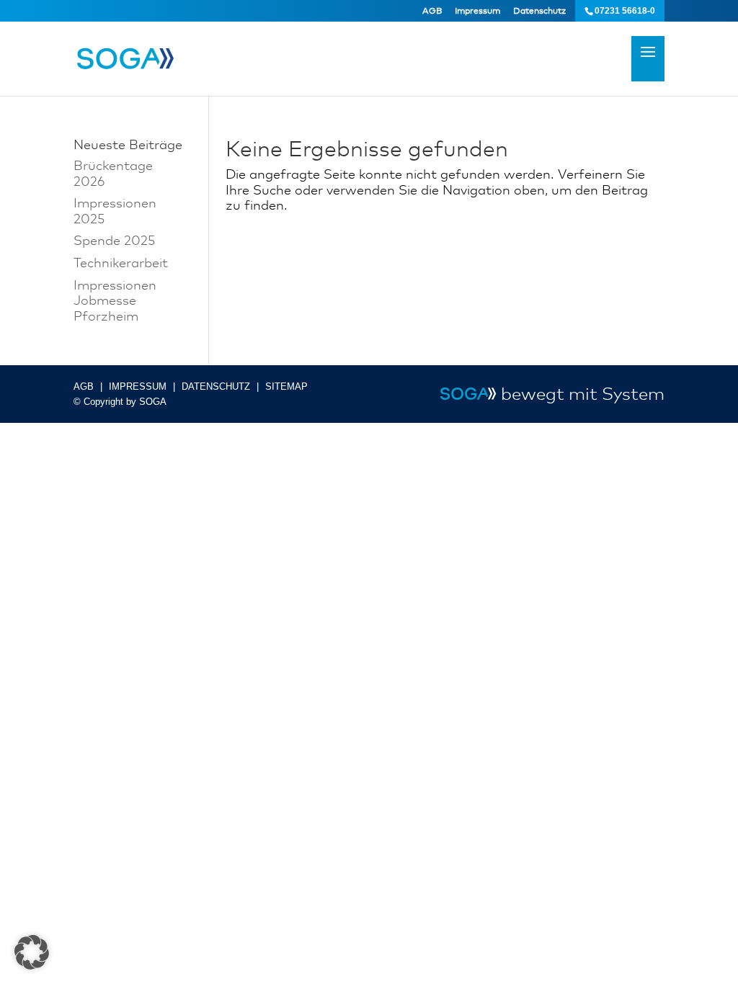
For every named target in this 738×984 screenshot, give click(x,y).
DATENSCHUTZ (216, 386)
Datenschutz (539, 11)
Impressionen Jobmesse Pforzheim (115, 300)
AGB (432, 11)
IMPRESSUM (137, 386)
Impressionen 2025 (115, 210)
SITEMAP (286, 386)
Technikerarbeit (121, 262)
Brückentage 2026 (113, 173)
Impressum (477, 11)
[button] (31, 952)
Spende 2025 (114, 240)
